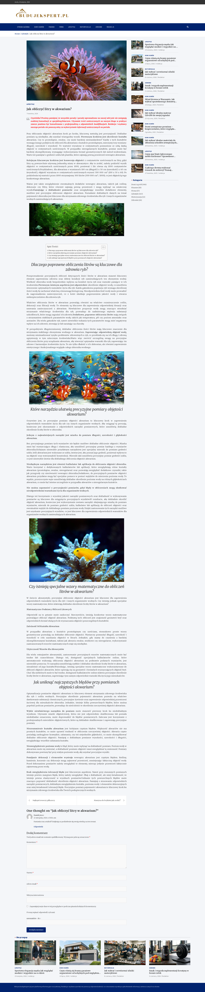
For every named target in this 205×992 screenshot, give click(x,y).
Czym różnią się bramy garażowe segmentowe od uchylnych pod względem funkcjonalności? (160, 60)
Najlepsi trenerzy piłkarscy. (44, 800)
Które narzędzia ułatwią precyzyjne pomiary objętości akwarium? (73, 253)
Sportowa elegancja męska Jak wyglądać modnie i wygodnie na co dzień (161, 46)
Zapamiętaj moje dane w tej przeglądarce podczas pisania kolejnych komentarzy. (63, 906)
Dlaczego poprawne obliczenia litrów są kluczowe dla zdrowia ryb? (73, 250)
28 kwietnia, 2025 (151, 146)
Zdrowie (99, 27)
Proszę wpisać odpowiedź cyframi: (41, 912)
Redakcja (110, 27)
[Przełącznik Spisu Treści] (102, 247)
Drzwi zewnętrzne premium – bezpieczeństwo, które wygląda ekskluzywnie (159, 129)
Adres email (32, 884)
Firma (61, 27)
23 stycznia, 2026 (151, 118)
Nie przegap (21, 937)
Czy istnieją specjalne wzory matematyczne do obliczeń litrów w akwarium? (77, 255)
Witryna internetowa (35, 895)
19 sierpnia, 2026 (151, 50)
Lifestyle (71, 27)
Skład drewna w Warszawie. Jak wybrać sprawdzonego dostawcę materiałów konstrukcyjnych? (160, 101)
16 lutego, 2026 (150, 105)
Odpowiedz (38, 827)
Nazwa (30, 873)
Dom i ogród (39, 27)
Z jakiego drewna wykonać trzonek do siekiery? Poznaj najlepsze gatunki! (158, 170)
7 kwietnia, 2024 (32, 113)
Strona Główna (23, 27)
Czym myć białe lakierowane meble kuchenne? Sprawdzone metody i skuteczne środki (159, 156)
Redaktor (161, 77)
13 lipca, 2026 (149, 64)
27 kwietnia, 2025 (151, 173)
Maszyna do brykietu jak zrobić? (107, 800)
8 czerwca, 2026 (150, 77)
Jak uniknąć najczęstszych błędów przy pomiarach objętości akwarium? (75, 258)
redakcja (161, 50)
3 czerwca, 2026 (150, 91)
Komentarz (32, 842)
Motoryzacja (85, 27)
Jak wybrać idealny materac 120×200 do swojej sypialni (158, 114)
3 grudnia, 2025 (150, 132)
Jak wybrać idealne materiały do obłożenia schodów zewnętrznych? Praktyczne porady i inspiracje (161, 142)
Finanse (52, 27)
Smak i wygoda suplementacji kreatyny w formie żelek (159, 86)
